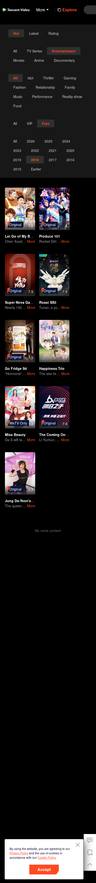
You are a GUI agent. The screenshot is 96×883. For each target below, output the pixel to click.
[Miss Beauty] (20, 407)
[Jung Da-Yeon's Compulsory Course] (20, 473)
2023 (17, 150)
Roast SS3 (47, 302)
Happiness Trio (51, 368)
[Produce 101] (54, 209)
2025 (48, 141)
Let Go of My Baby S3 (23, 236)
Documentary (64, 60)
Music (17, 96)
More (31, 241)
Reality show (72, 96)
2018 (35, 159)
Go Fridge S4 (16, 368)
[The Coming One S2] (54, 407)
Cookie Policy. (46, 857)
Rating (53, 33)
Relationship (45, 87)
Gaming (70, 77)
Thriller (48, 77)
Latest (34, 33)
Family (70, 87)
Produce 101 (49, 236)
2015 (17, 169)
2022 (35, 150)
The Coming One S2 (56, 434)
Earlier (36, 169)
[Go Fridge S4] (20, 341)
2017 (53, 159)
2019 (17, 159)
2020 (70, 150)
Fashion (19, 87)
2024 (66, 141)
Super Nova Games (21, 302)
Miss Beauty (15, 434)
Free (45, 123)
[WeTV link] (16, 10)
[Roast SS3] (54, 275)
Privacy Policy (19, 853)
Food (17, 105)
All (15, 50)
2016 (70, 159)
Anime (39, 60)
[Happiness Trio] (54, 341)
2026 (31, 141)
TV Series (34, 50)
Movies (18, 60)
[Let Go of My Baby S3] (20, 209)
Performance (42, 96)
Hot (16, 33)
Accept (44, 869)
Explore (69, 9)
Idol (30, 77)
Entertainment (64, 50)
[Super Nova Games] (20, 275)
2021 (53, 150)
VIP (29, 123)
